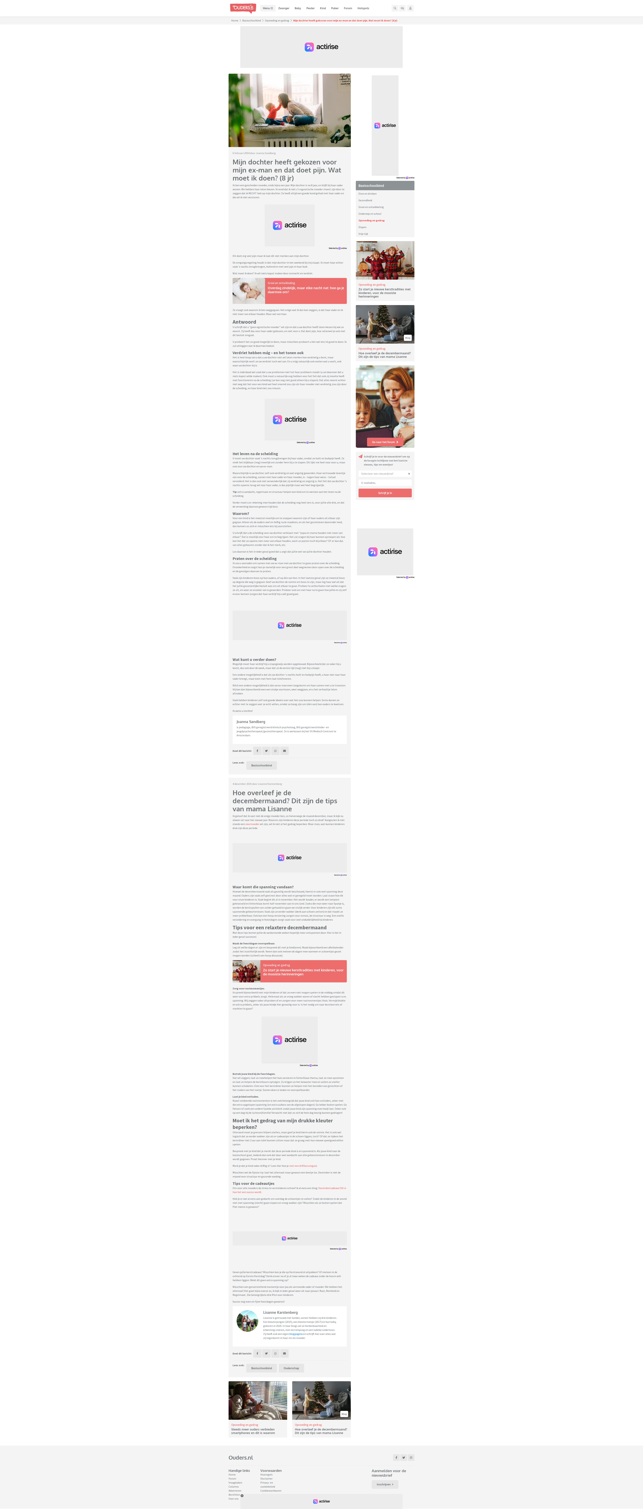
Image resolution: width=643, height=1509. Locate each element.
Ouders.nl (241, 1457)
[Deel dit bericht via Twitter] (266, 751)
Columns (234, 1486)
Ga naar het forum (383, 442)
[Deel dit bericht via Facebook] (257, 751)
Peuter (310, 8)
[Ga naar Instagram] (411, 1457)
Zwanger (283, 8)
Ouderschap (291, 1368)
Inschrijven (384, 1484)
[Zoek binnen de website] (395, 8)
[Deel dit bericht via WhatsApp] (275, 751)
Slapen (362, 227)
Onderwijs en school (370, 213)
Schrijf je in (385, 493)
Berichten (234, 1494)
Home (234, 20)
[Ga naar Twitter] (403, 1457)
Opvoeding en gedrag (277, 20)
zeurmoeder (252, 824)
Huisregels (266, 1474)
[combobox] (385, 474)
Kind (323, 8)
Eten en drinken (368, 193)
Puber (335, 8)
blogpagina (296, 1334)
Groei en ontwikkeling (281, 283)
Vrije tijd (363, 233)
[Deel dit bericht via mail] (284, 751)
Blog (344, 1414)
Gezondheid (365, 200)
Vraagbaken (235, 1482)
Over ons (234, 1498)
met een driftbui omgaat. (303, 1165)
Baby (298, 8)
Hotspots (363, 8)
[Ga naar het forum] (402, 8)
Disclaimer (266, 1478)
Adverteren (235, 1490)
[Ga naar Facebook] (396, 1457)
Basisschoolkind (251, 20)
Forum (348, 8)
